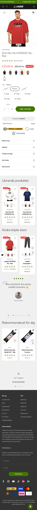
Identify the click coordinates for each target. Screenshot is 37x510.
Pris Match (5, 417)
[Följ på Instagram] (8, 481)
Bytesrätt (23, 403)
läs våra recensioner (18, 382)
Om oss (4, 413)
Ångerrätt (23, 406)
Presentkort (5, 410)
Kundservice (6, 399)
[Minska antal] (4, 109)
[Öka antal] (12, 109)
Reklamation (24, 413)
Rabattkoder (6, 406)
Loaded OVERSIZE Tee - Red (10, 262)
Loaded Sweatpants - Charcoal (27, 263)
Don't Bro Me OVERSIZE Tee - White (10, 214)
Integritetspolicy (7, 420)
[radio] (4, 72)
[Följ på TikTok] (18, 481)
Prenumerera (18, 474)
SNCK (9, 347)
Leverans (23, 410)
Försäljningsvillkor (26, 417)
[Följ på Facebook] (3, 481)
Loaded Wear (6, 49)
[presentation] (5, 205)
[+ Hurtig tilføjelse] (15, 198)
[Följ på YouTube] (13, 481)
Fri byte (32, 128)
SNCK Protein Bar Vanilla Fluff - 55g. (9, 351)
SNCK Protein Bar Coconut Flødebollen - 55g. (27, 352)
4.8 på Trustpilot (20, 133)
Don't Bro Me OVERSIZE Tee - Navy (27, 214)
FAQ (3, 403)
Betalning (23, 399)
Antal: (8, 104)
